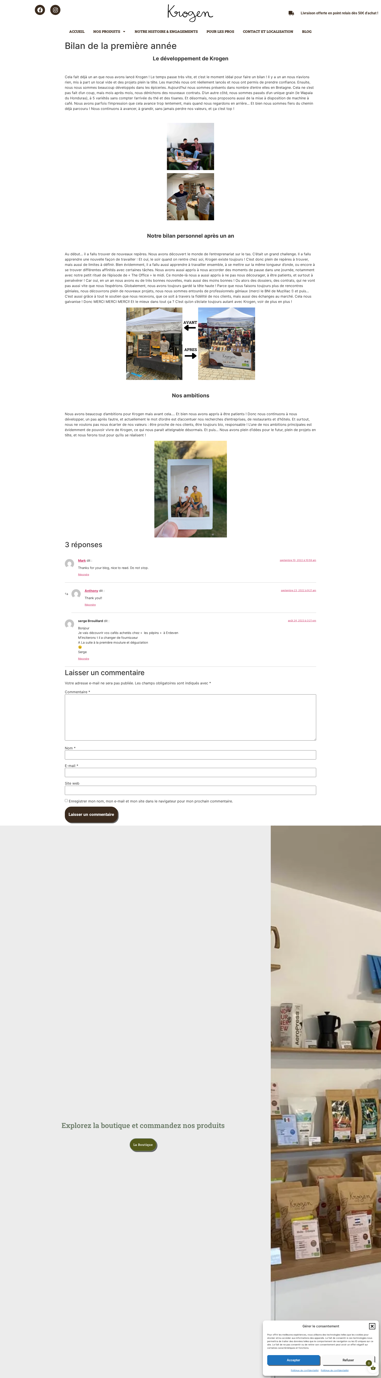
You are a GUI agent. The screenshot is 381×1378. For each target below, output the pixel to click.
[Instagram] (55, 9)
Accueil (76, 31)
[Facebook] (39, 9)
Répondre (83, 574)
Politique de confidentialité (305, 1370)
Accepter (293, 1360)
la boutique (143, 1145)
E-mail (71, 765)
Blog (307, 31)
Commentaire (77, 692)
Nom (70, 748)
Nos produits (106, 31)
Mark (82, 560)
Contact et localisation (268, 31)
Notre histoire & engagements (166, 31)
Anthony (91, 591)
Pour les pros (220, 31)
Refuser (348, 1360)
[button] (372, 1326)
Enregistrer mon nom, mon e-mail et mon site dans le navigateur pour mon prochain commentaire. (151, 801)
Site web (72, 783)
